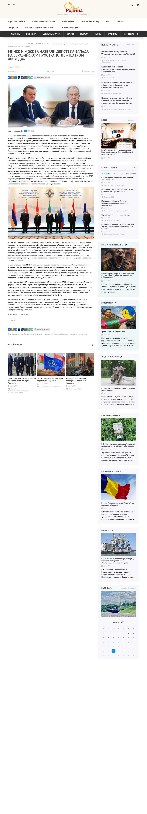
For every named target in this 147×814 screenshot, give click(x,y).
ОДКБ (13, 320)
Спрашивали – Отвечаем (43, 21)
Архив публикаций (128, 588)
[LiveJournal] (22, 77)
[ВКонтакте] (9, 77)
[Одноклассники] (12, 77)
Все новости (129, 34)
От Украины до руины (71, 27)
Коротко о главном (16, 21)
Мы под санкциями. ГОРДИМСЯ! (39, 27)
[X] (19, 77)
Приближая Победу (90, 21)
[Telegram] (31, 77)
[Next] (136, 34)
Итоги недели (68, 21)
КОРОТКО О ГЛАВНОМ (34, 44)
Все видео (132, 120)
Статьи (19, 44)
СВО (108, 21)
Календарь (112, 34)
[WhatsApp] (28, 77)
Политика (15, 34)
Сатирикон (13, 27)
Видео (120, 21)
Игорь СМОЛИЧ (14, 67)
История (70, 34)
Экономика (31, 34)
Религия (98, 34)
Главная (11, 44)
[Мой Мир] (15, 77)
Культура (84, 34)
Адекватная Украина (51, 34)
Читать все (131, 44)
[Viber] (25, 77)
